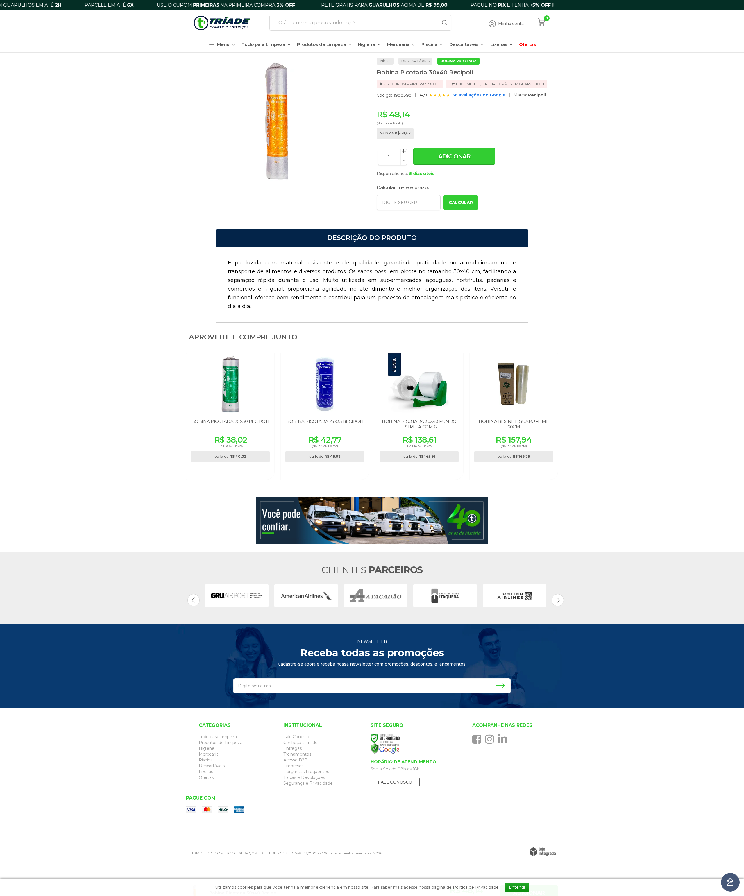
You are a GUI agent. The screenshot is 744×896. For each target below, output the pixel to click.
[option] (237, 595)
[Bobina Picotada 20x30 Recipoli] (230, 416)
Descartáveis (415, 61)
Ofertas (206, 777)
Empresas (293, 765)
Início (385, 61)
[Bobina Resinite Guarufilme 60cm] (514, 416)
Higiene (206, 748)
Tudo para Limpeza (218, 736)
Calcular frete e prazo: (403, 187)
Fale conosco (395, 782)
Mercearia (209, 754)
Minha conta (511, 24)
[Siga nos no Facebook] (478, 739)
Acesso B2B (295, 760)
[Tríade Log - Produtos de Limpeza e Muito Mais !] (225, 23)
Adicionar (454, 156)
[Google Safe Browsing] (413, 748)
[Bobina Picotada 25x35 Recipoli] (325, 416)
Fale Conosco (296, 736)
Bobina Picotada (458, 61)
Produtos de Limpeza (220, 742)
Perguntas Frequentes (306, 771)
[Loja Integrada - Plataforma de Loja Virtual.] (542, 851)
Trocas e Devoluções (304, 777)
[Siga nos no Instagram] (491, 739)
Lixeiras (206, 771)
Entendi (517, 887)
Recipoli (537, 95)
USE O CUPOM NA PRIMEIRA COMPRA (244, 5)
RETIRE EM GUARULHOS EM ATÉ (638, 5)
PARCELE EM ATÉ (127, 5)
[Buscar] (442, 23)
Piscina (206, 760)
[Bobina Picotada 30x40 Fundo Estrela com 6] (419, 416)
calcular (461, 202)
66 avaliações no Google (478, 95)
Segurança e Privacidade (308, 783)
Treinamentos (297, 754)
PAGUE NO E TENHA (530, 5)
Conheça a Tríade (300, 742)
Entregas (292, 748)
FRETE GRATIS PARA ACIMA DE (401, 5)
